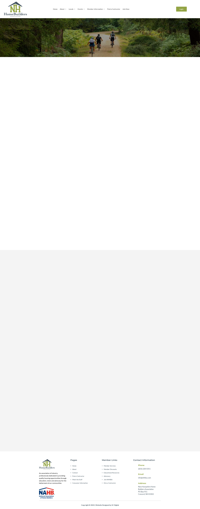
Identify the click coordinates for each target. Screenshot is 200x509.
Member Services (110, 466)
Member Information (95, 9)
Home (55, 9)
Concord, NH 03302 (146, 494)
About (62, 9)
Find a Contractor (113, 9)
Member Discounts (110, 469)
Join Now (125, 9)
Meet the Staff (77, 479)
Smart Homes (154, 103)
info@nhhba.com (144, 478)
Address (142, 483)
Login (181, 9)
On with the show (154, 82)
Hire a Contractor (110, 483)
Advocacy (107, 476)
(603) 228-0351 (144, 469)
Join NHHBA (108, 479)
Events (80, 9)
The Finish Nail (154, 99)
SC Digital (115, 505)
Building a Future (154, 90)
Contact (75, 473)
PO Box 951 (142, 492)
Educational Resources (111, 473)
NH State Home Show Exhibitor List (154, 86)
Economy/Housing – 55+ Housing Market (154, 94)
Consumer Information (80, 483)
